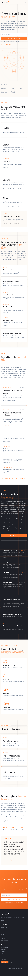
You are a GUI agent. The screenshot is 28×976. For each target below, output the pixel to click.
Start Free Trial (13, 899)
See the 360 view (6, 44)
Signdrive (3, 934)
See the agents (14, 535)
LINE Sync (3, 938)
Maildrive (3, 933)
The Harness (4, 951)
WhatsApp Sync (4, 940)
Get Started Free (13, 38)
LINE (11, 223)
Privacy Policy (9, 971)
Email (5, 223)
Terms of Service (18, 971)
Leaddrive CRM (4, 927)
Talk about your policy (14, 539)
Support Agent (4, 947)
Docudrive (3, 931)
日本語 (11, 962)
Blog (2, 953)
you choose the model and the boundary (13, 478)
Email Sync (3, 936)
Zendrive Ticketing (5, 929)
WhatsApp (17, 223)
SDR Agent (3, 949)
